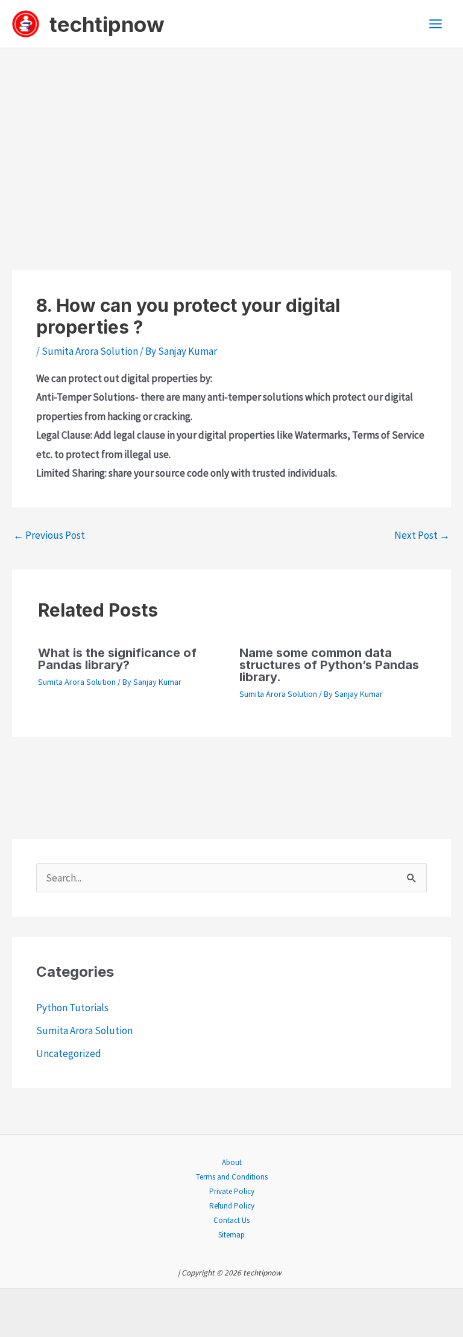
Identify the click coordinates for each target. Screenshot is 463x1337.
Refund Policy (231, 1206)
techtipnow (107, 24)
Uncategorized (68, 1053)
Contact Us (231, 1220)
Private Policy (231, 1191)
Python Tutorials (72, 1007)
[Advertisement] (231, 138)
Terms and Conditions (232, 1177)
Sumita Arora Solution (90, 351)
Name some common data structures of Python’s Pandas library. (329, 665)
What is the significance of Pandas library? (117, 659)
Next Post (422, 535)
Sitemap (231, 1235)
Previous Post (49, 535)
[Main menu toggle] (436, 23)
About (232, 1162)
